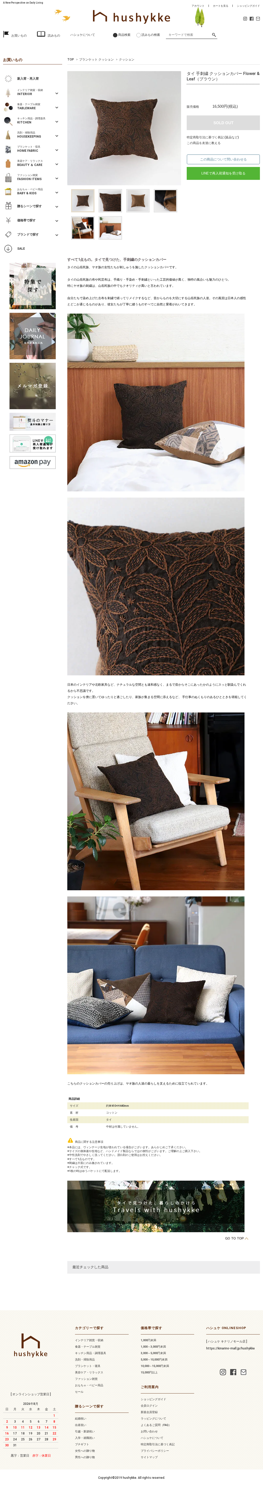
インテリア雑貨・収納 (89, 1340)
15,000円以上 (149, 1372)
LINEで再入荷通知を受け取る (223, 173)
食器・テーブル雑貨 (87, 1346)
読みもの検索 (151, 35)
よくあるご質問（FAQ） (156, 1425)
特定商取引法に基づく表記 (158, 1444)
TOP (70, 59)
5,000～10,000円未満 (154, 1359)
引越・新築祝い (85, 1431)
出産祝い (80, 1425)
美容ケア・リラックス (89, 1372)
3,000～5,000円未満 (153, 1353)
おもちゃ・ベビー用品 (89, 1385)
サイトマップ (149, 1457)
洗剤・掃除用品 (85, 1359)
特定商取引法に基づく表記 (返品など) (213, 137)
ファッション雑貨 (86, 1379)
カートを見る (220, 5)
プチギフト (82, 1444)
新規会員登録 (149, 1412)
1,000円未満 (148, 1340)
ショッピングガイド (248, 5)
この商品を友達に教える (204, 143)
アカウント (198, 5)
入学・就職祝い (85, 1438)
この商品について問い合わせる (223, 159)
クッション (126, 59)
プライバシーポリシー (155, 1451)
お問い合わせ (149, 1431)
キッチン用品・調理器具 (90, 1353)
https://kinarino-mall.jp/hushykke (230, 1348)
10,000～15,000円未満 (155, 1366)
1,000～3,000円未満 (153, 1346)
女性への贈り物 (85, 1451)
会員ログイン (149, 1405)
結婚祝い (80, 1418)
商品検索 (124, 35)
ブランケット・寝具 (87, 1366)
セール (79, 1391)
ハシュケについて (82, 35)
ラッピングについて (153, 1418)
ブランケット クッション (96, 59)
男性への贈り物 (85, 1457)
